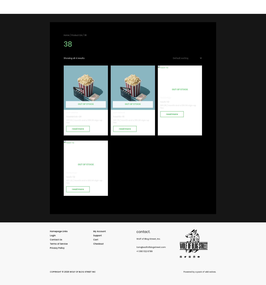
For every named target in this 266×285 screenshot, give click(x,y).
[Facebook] (181, 257)
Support (97, 235)
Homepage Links (59, 231)
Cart (95, 239)
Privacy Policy (57, 248)
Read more (78, 128)
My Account (99, 231)
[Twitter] (185, 257)
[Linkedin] (194, 257)
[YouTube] (199, 257)
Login (53, 235)
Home (66, 35)
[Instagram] (190, 257)
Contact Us (56, 239)
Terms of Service (59, 243)
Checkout (98, 243)
